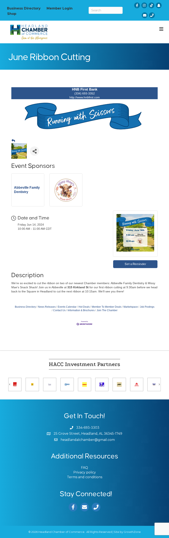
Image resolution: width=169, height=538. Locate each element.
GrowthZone (132, 531)
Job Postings (147, 306)
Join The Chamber (107, 310)
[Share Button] (34, 151)
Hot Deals (84, 306)
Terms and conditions (84, 477)
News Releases (47, 306)
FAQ (84, 468)
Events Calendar (67, 306)
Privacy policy (84, 472)
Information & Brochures (81, 310)
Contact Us (59, 310)
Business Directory (24, 8)
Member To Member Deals (106, 306)
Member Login (60, 8)
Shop (11, 13)
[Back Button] (13, 140)
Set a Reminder (135, 264)
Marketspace (130, 306)
